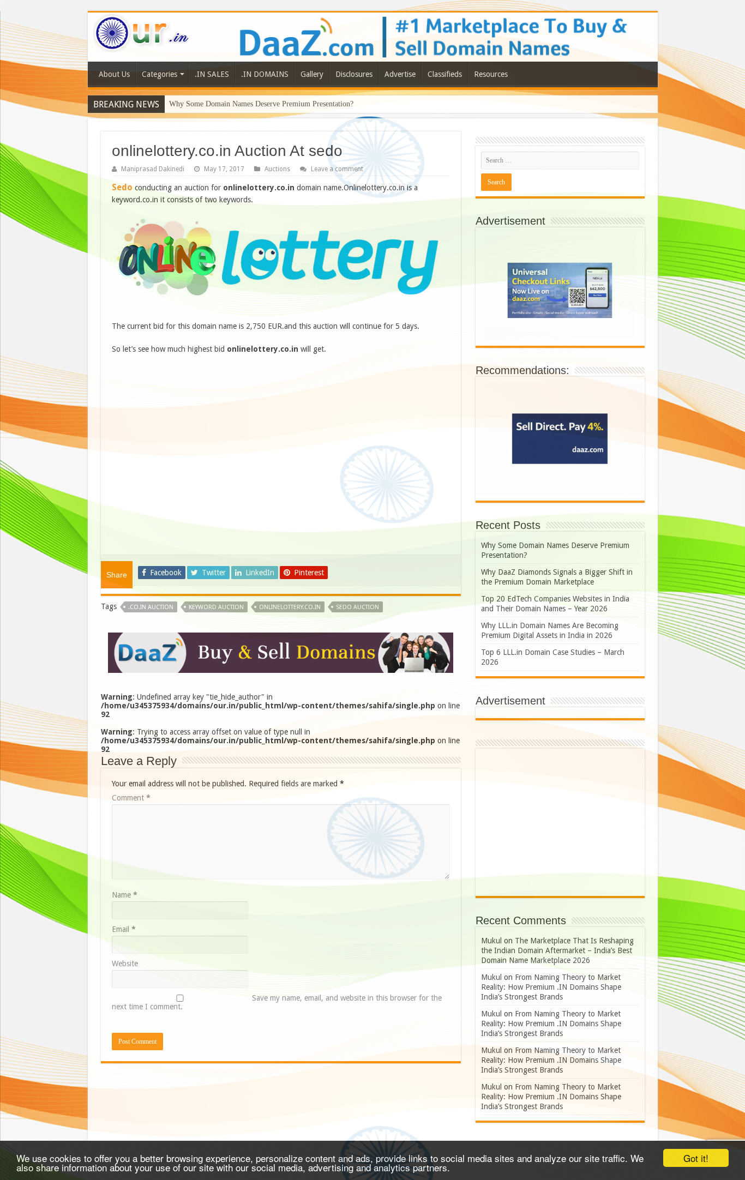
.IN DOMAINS (265, 74)
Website (125, 963)
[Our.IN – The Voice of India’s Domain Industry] (141, 31)
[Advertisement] (281, 455)
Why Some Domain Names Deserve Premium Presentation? (261, 104)
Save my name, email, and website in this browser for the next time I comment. (277, 1002)
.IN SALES (212, 74)
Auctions (277, 169)
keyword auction (216, 607)
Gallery (312, 74)
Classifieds (445, 74)
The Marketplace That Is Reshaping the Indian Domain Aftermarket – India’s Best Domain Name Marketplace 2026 (557, 950)
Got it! (695, 1158)
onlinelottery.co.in (290, 607)
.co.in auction (150, 607)
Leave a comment (337, 169)
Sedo (122, 187)
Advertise (400, 74)
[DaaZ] (280, 652)
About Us (114, 74)
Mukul (491, 940)
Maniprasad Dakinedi (152, 169)
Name (124, 894)
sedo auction (357, 607)
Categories (159, 74)
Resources (491, 74)
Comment (131, 797)
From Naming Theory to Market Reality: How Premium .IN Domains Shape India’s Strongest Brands (551, 987)
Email (124, 929)
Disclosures (353, 74)
